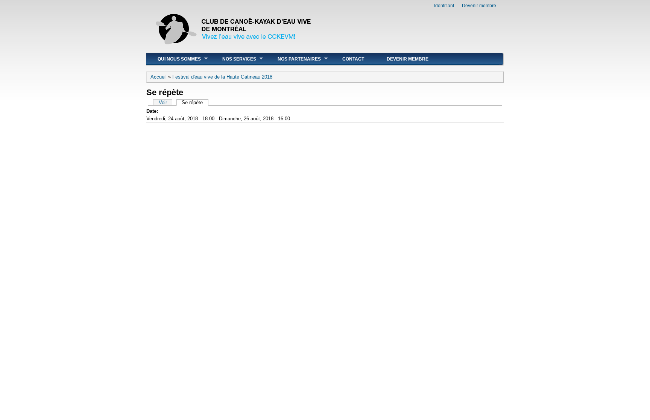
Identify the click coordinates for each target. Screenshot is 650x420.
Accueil (158, 77)
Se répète (195, 102)
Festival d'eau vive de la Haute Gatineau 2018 (222, 77)
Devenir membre (479, 5)
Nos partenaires (293, 59)
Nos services (233, 59)
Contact (353, 59)
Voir (163, 102)
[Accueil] (234, 49)
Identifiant (444, 5)
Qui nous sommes (173, 59)
